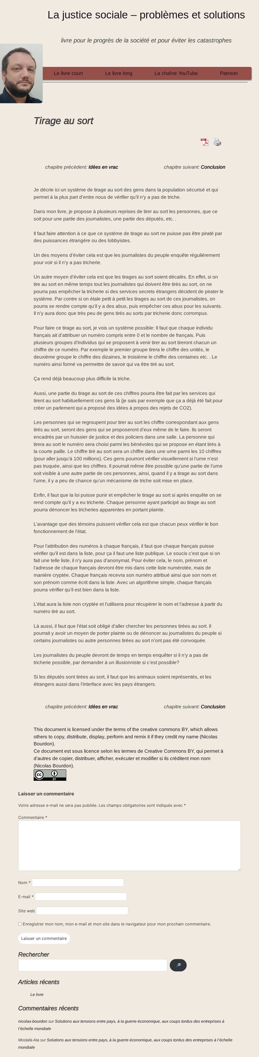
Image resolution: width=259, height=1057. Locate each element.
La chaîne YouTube (176, 73)
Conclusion (213, 167)
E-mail (26, 896)
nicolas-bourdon (32, 1021)
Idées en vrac (103, 167)
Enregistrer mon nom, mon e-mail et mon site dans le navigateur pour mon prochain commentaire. (117, 923)
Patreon (229, 73)
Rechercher (33, 954)
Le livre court (68, 73)
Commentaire (32, 817)
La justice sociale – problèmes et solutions (146, 15)
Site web (26, 910)
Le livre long (118, 73)
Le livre (37, 994)
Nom (24, 882)
